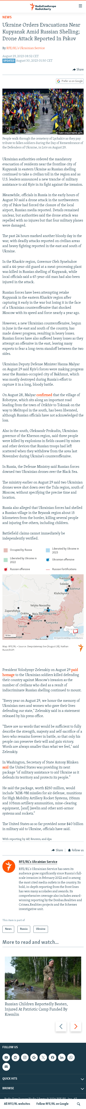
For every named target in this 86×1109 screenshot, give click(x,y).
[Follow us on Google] (34, 1057)
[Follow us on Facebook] (52, 1057)
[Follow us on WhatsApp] (71, 1057)
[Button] (78, 69)
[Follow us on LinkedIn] (62, 1057)
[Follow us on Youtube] (6, 1057)
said (5, 767)
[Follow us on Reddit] (15, 1057)
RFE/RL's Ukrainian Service (25, 48)
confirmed (44, 395)
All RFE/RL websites (17, 1104)
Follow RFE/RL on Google (52, 1104)
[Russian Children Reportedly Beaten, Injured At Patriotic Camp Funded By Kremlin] (43, 978)
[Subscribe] (6, 1067)
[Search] (79, 1104)
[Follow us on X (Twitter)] (43, 1057)
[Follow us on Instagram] (25, 1057)
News (7, 17)
